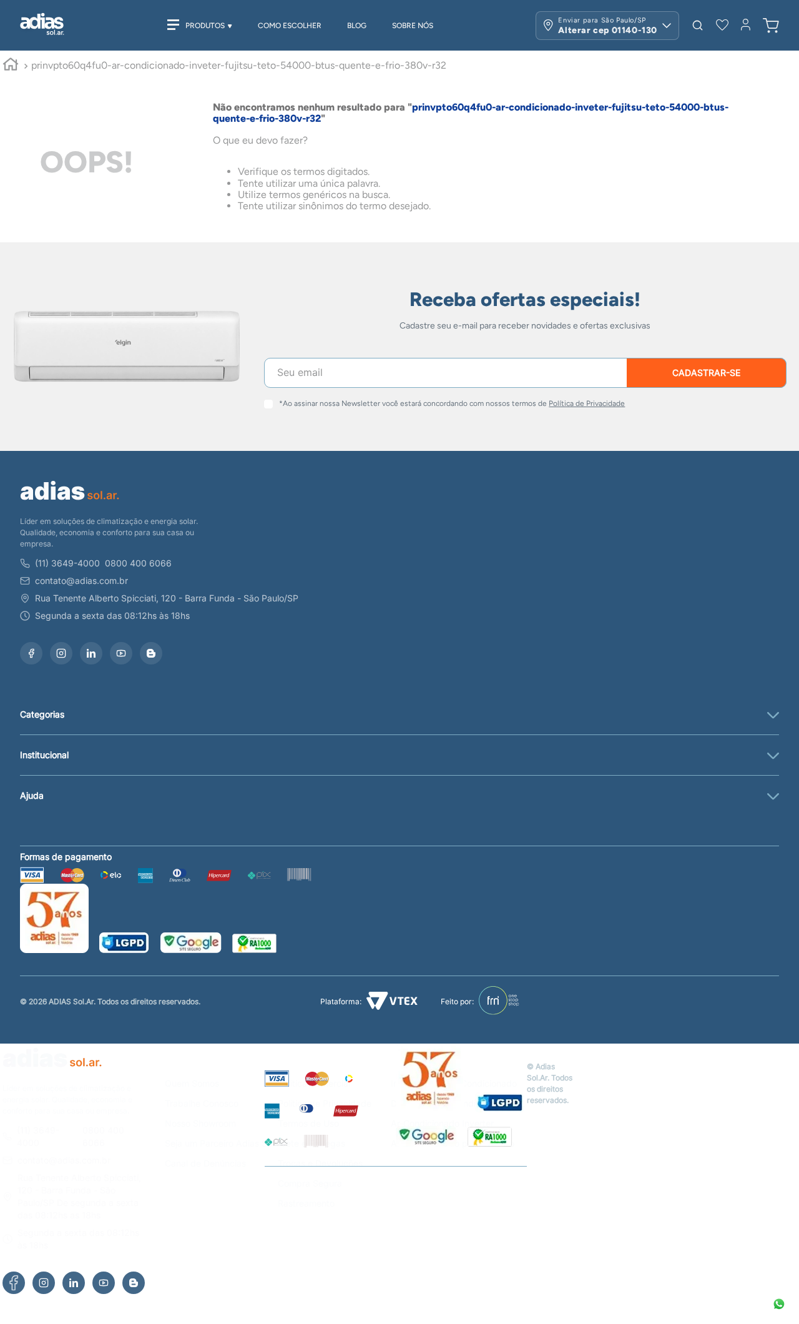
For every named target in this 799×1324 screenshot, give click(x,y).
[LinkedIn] (73, 1282)
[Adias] (52, 1069)
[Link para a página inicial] (10, 66)
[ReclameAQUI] (490, 1138)
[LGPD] (500, 1103)
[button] (697, 25)
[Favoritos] (722, 25)
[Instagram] (44, 1283)
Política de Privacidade (587, 403)
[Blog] (133, 1282)
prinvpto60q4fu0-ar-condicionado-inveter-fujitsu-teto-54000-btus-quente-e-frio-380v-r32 (238, 65)
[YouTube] (104, 1283)
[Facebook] (13, 1283)
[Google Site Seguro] (426, 1137)
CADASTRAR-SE (706, 372)
